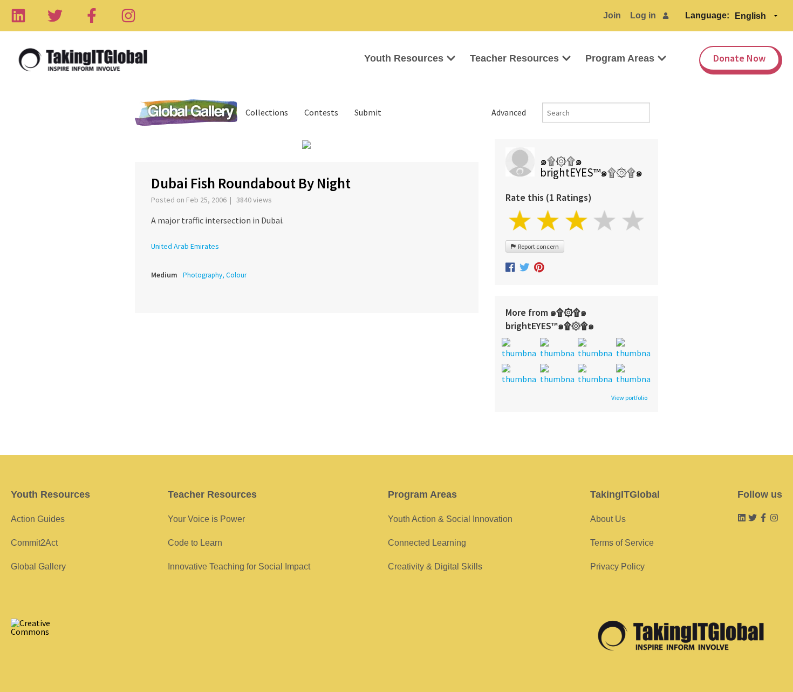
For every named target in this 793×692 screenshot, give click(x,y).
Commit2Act (34, 542)
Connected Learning (427, 542)
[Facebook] (91, 15)
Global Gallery (186, 112)
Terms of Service (622, 542)
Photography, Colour (215, 275)
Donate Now (739, 58)
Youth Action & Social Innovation (450, 519)
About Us (608, 519)
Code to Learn (195, 542)
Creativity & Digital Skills (435, 566)
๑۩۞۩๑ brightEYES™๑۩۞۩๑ (591, 167)
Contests (321, 112)
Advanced (508, 112)
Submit (367, 112)
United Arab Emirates (185, 246)
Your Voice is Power (206, 519)
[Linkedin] (18, 15)
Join (612, 15)
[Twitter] (55, 15)
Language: (707, 15)
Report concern (537, 246)
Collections (266, 112)
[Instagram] (128, 15)
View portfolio (629, 398)
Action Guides (38, 519)
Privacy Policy (617, 566)
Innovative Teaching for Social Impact (239, 566)
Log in (643, 15)
